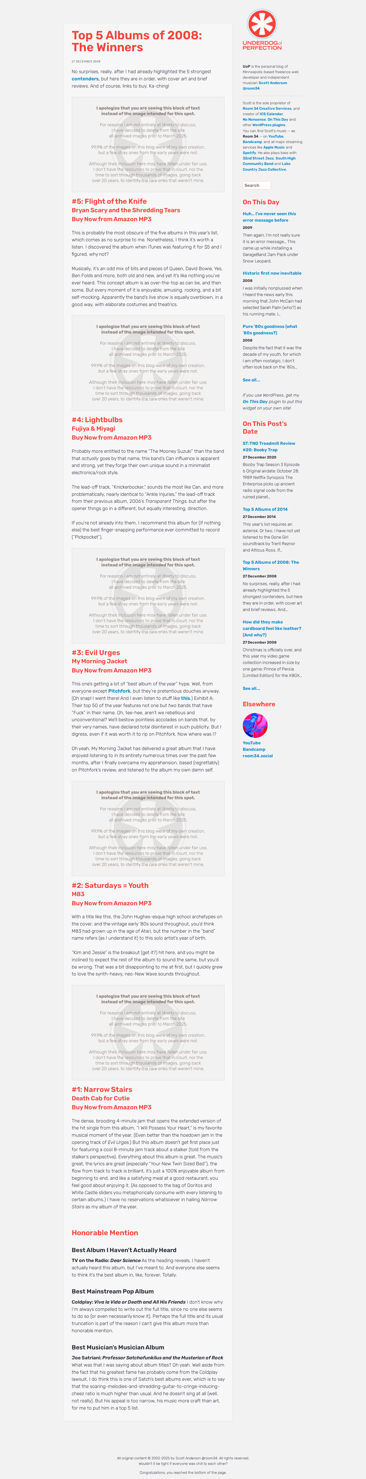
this (185, 698)
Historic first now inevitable (272, 273)
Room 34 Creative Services (267, 108)
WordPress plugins (268, 125)
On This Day (278, 119)
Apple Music (274, 147)
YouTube (276, 136)
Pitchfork (119, 691)
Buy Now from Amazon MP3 (112, 219)
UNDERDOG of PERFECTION (271, 25)
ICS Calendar (271, 114)
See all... (251, 379)
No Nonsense (254, 119)
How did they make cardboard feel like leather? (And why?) (272, 628)
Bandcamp (252, 142)
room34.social (258, 755)
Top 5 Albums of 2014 (265, 509)
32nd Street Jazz (258, 158)
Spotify (249, 153)
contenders (85, 79)
